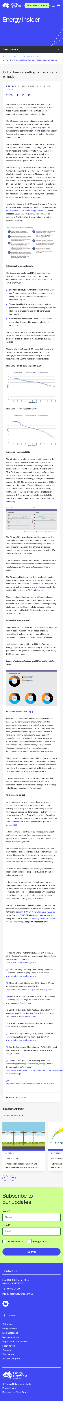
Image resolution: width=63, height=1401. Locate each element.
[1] (25, 107)
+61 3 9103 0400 (11, 1289)
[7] (33, 553)
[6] (21, 283)
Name (6, 1212)
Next (13, 1178)
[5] (35, 273)
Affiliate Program (11, 1358)
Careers (6, 1350)
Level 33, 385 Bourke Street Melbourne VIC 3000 (16, 1282)
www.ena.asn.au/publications (18, 1003)
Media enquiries (10, 1337)
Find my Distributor (37, 6)
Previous (5, 1178)
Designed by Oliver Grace (15, 1392)
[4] (46, 210)
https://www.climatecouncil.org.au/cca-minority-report (29, 990)
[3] (35, 131)
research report (36, 107)
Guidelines (7, 1324)
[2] (44, 107)
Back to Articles (17, 1098)
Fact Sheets (8, 1346)
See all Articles (11, 1115)
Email (6, 1225)
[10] (15, 825)
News (14, 57)
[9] (31, 712)
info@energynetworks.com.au (17, 1294)
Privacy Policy (9, 1388)
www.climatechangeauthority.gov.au (21, 963)
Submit (31, 1252)
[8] (42, 590)
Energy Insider (30, 57)
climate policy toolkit (15, 107)
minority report (40, 128)
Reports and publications (15, 1341)
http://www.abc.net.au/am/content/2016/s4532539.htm (30, 1084)
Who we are (8, 1354)
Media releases (10, 1333)
